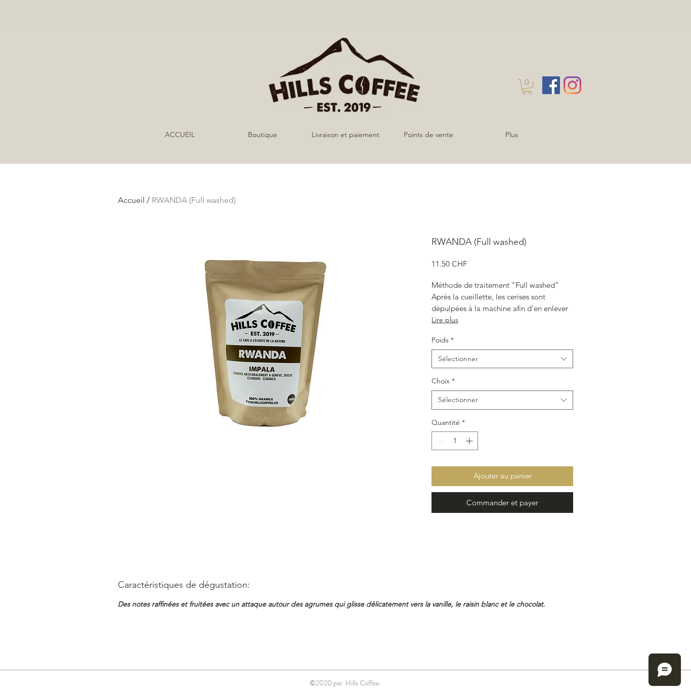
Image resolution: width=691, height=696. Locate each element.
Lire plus (444, 319)
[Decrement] (439, 441)
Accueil (131, 200)
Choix (443, 380)
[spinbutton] (455, 441)
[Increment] (470, 441)
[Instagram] (572, 85)
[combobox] (502, 359)
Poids (442, 339)
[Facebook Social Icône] (551, 85)
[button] (527, 86)
